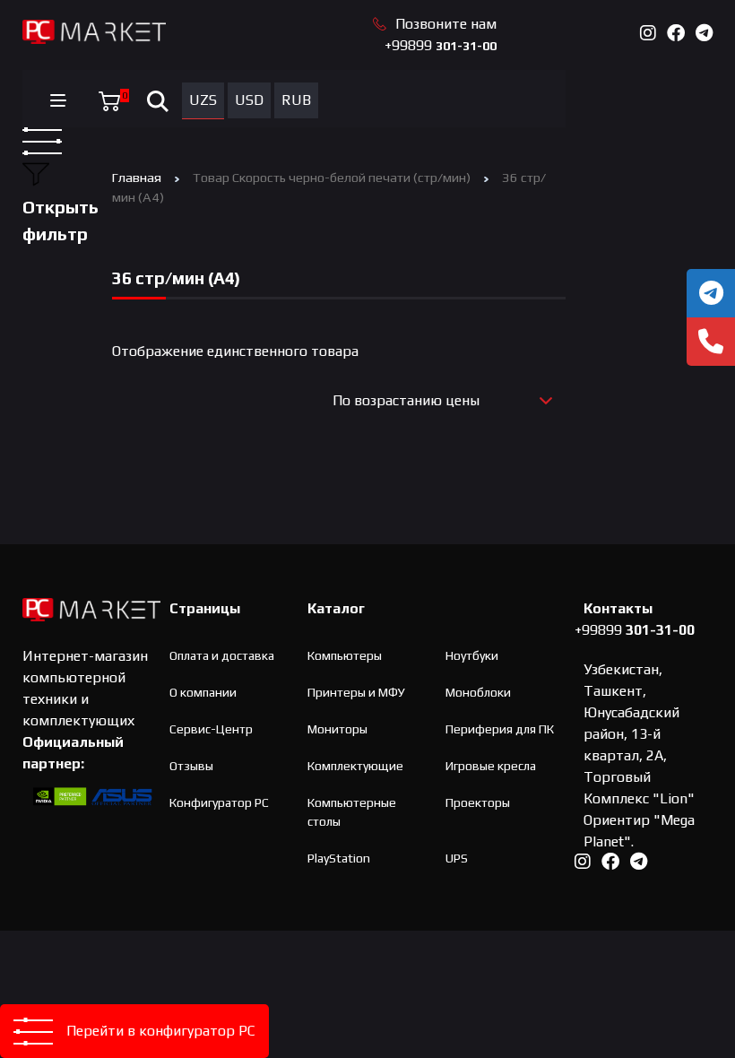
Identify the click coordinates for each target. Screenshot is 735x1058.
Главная (136, 177)
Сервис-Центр (211, 729)
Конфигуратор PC (219, 802)
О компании (203, 692)
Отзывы (191, 766)
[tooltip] (711, 293)
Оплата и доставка (221, 655)
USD (249, 99)
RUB (296, 99)
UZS (203, 99)
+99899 (441, 45)
